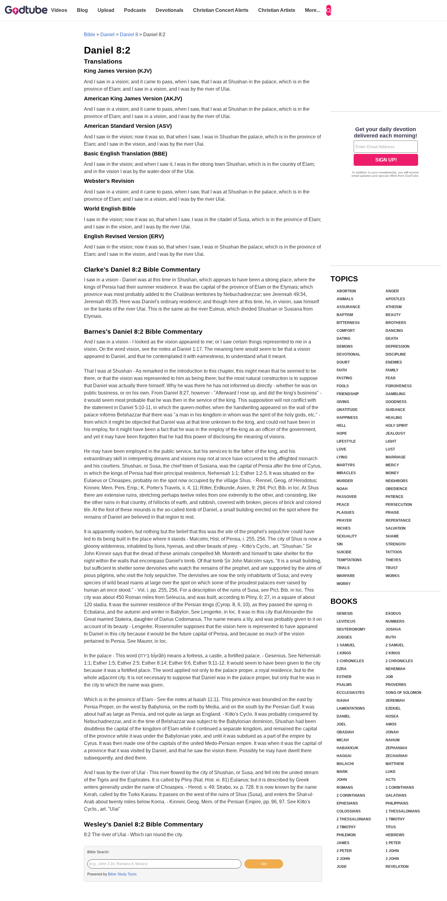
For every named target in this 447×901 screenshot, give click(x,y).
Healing (394, 418)
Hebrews (395, 835)
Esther (344, 677)
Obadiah (345, 732)
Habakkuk (348, 748)
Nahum (393, 740)
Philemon (346, 835)
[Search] (328, 10)
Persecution (399, 505)
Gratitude (347, 410)
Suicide (344, 552)
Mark (342, 772)
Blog (82, 10)
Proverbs (396, 685)
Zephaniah (396, 748)
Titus (391, 827)
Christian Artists (276, 10)
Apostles (395, 299)
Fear (391, 378)
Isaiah (343, 700)
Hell (341, 425)
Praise (392, 512)
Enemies (394, 362)
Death (392, 338)
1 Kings (344, 653)
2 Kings (393, 653)
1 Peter (393, 843)
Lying (342, 457)
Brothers (396, 323)
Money (392, 473)
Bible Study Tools (122, 874)
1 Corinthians (400, 787)
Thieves (393, 560)
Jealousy (395, 433)
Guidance (395, 410)
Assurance (348, 307)
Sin (340, 544)
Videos (59, 10)
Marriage (396, 457)
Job (389, 677)
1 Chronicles (350, 661)
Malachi (345, 764)
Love (341, 449)
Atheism (394, 307)
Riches (344, 528)
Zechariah (396, 756)
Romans (345, 787)
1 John (392, 851)
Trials (343, 568)
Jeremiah (395, 700)
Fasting (344, 378)
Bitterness (348, 323)
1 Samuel (346, 645)
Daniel (107, 34)
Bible (89, 34)
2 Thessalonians (354, 819)
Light (391, 441)
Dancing (394, 331)
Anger (392, 291)
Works (393, 576)
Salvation (396, 528)
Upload (106, 10)
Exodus (393, 613)
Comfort (346, 331)
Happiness (347, 418)
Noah (342, 489)
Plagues (345, 512)
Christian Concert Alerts (220, 10)
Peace (343, 505)
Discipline (396, 354)
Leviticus (346, 621)
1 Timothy (395, 819)
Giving (343, 402)
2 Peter (344, 851)
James (343, 843)
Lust (390, 449)
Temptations (349, 560)
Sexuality (347, 536)
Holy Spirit (397, 425)
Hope (342, 433)
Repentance (398, 520)
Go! (264, 864)
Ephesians (347, 803)
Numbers (395, 621)
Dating (343, 338)
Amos (391, 724)
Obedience (396, 489)
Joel (341, 724)
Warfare (346, 576)
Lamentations (351, 708)
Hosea (392, 716)
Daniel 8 (129, 34)
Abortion (346, 291)
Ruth (391, 637)
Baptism (345, 315)
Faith (342, 370)
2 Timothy (346, 827)
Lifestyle (346, 441)
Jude (342, 866)
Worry (344, 584)
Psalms (344, 685)
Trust (392, 568)
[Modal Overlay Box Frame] (386, 152)
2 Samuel (395, 645)
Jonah (392, 732)
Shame (392, 536)
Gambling (395, 394)
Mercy (392, 465)
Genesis (345, 613)
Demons (345, 346)
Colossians (349, 811)
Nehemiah (395, 669)
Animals (345, 299)
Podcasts (135, 10)
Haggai (344, 756)
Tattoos (394, 552)
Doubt (343, 362)
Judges (344, 637)
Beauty (393, 315)
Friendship (348, 394)
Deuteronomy (351, 629)
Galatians (396, 795)
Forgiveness (399, 386)
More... (312, 10)
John (342, 780)
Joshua (393, 629)
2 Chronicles (399, 661)
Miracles (346, 473)
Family (392, 370)
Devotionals (169, 10)
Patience (395, 497)
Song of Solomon (403, 693)
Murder (345, 481)
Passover (347, 497)
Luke (391, 772)
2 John (343, 859)
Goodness (396, 402)
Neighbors (397, 481)
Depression (398, 346)
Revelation (397, 866)
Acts (391, 780)
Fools (343, 386)
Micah (343, 740)
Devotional (348, 354)
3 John (392, 859)
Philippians (397, 803)
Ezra (342, 669)
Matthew (395, 764)
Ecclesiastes (351, 693)
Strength (396, 544)
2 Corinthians (351, 795)
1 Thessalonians (403, 811)
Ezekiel (393, 708)
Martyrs (346, 465)
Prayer (344, 520)
